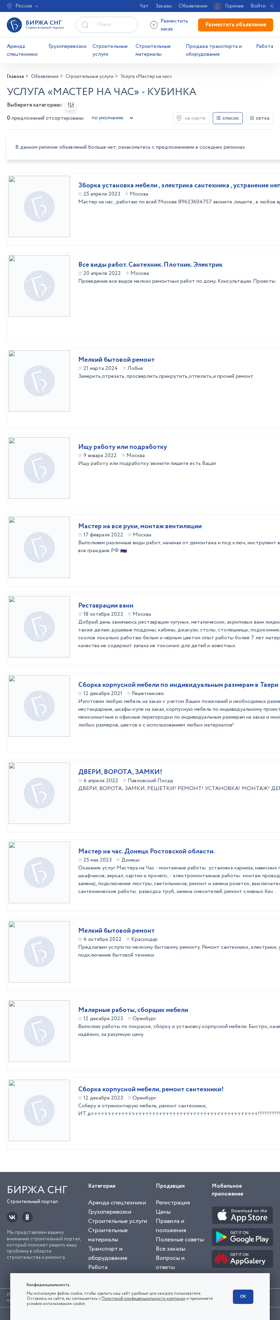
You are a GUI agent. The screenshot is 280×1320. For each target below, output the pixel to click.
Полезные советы (180, 1239)
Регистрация (173, 1202)
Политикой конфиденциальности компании (143, 1299)
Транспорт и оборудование (107, 1253)
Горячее (234, 6)
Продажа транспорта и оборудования (214, 50)
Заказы (163, 6)
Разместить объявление (235, 25)
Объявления (193, 6)
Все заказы (170, 1248)
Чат (144, 6)
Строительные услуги (110, 50)
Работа (264, 46)
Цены (163, 1212)
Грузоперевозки (67, 46)
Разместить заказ (174, 25)
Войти (258, 6)
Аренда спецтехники (22, 50)
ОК (243, 1296)
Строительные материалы (153, 50)
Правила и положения (171, 1226)
